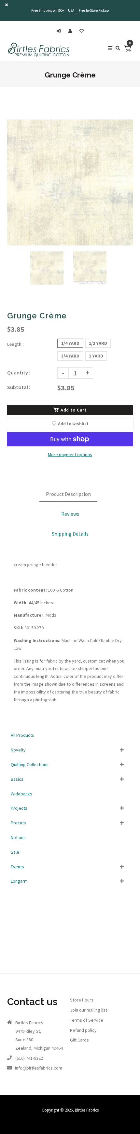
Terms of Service (86, 1020)
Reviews (70, 514)
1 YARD (96, 356)
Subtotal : (18, 387)
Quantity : (18, 372)
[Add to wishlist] (81, 31)
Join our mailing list (88, 1010)
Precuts (18, 823)
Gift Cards (79, 1040)
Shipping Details (70, 533)
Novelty (18, 750)
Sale (15, 852)
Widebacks (21, 794)
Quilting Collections (30, 764)
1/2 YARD (98, 343)
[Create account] (71, 31)
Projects (19, 808)
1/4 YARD (70, 343)
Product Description (68, 494)
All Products (22, 735)
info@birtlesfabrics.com (38, 1068)
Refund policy (83, 1030)
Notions (18, 837)
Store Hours (81, 1000)
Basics (17, 779)
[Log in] (60, 31)
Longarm (19, 881)
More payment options (70, 454)
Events (17, 867)
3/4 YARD (70, 356)
